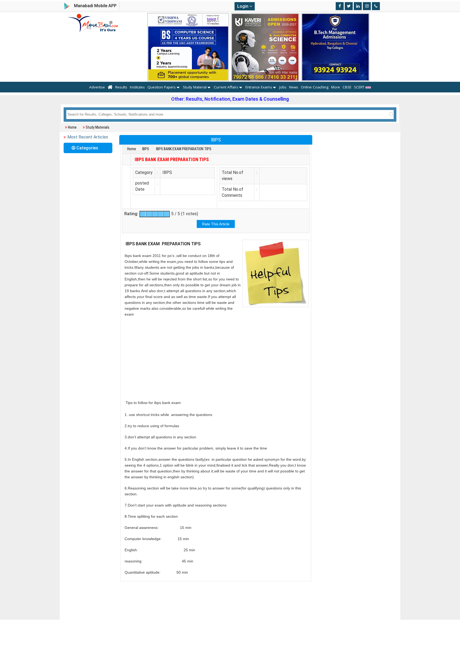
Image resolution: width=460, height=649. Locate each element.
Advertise (97, 87)
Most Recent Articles (87, 137)
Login (243, 6)
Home (72, 127)
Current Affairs (226, 87)
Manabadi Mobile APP (95, 5)
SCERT (359, 87)
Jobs (282, 87)
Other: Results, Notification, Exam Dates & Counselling (230, 99)
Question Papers (161, 87)
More (335, 87)
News (293, 87)
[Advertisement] (216, 358)
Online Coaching (314, 87)
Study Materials (97, 127)
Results (121, 87)
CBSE (347, 87)
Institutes (137, 87)
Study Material (195, 87)
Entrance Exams (258, 87)
